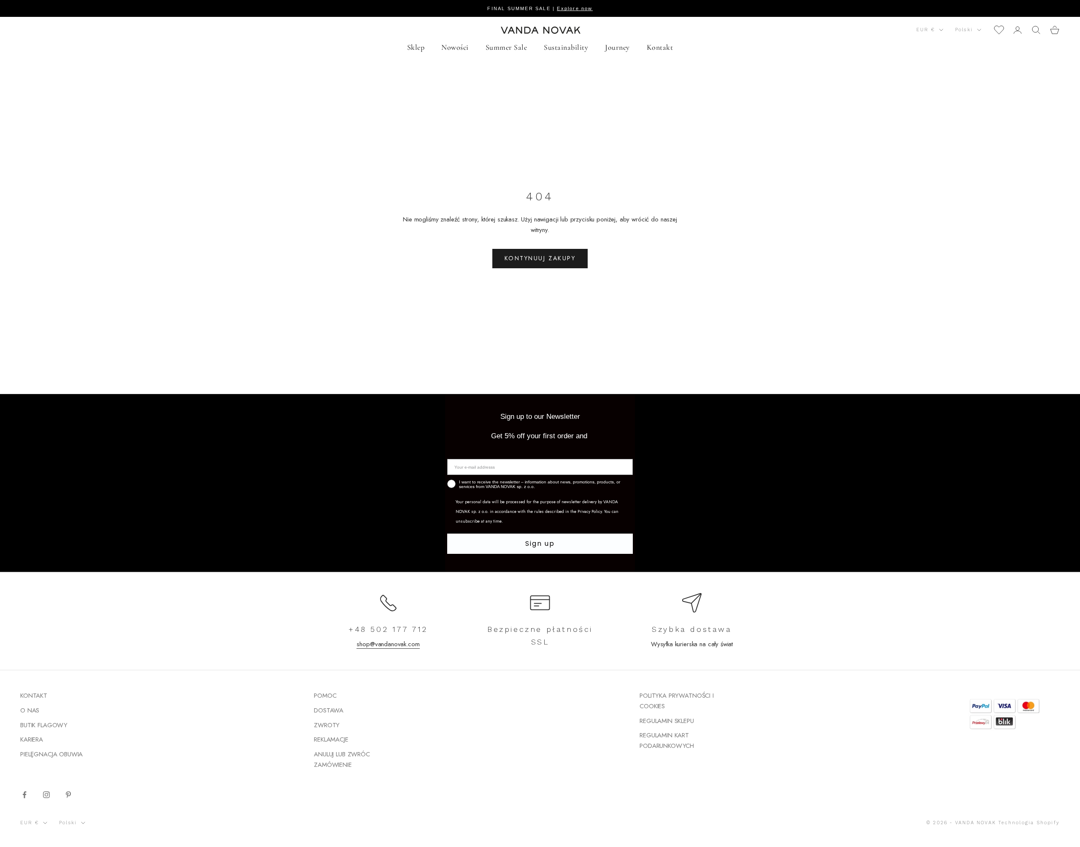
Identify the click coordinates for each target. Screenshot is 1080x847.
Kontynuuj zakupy (540, 258)
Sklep (416, 47)
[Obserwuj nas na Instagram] (46, 794)
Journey (617, 47)
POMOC (325, 695)
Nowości (455, 47)
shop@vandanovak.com (387, 644)
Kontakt (660, 47)
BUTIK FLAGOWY (44, 725)
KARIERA (31, 739)
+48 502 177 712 (388, 629)
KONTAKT (33, 695)
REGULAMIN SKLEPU (667, 721)
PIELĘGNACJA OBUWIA (51, 754)
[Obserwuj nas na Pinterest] (68, 794)
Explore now (574, 8)
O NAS (29, 710)
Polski (964, 29)
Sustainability (566, 47)
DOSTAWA (328, 710)
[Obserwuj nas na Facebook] (24, 794)
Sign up (540, 543)
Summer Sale (506, 47)
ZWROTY (327, 725)
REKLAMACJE (331, 739)
